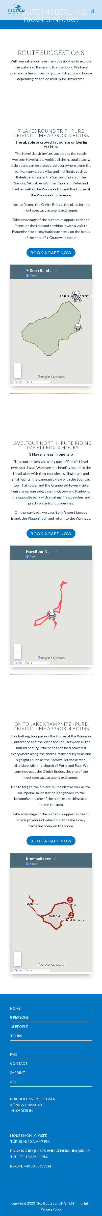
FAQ (13, 1054)
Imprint (17, 1072)
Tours (16, 1036)
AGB (14, 1082)
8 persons (19, 1017)
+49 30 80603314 (37, 1166)
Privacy (46, 1209)
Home (15, 1008)
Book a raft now (51, 252)
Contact (19, 1063)
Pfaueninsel (37, 518)
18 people (19, 1026)
